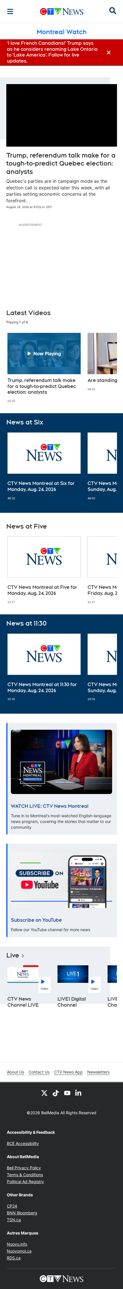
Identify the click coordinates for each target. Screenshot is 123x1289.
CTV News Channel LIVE (23, 1002)
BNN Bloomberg (22, 1212)
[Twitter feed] (44, 1092)
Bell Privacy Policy (24, 1167)
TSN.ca (14, 1219)
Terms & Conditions (25, 1174)
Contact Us (39, 1071)
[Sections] (10, 11)
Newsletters (98, 1071)
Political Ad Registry (25, 1181)
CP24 (12, 1205)
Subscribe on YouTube (36, 920)
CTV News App (68, 1071)
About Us (15, 1071)
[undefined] (44, 368)
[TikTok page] (55, 1092)
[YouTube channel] (67, 1092)
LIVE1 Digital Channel (71, 1002)
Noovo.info (17, 1244)
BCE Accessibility (23, 1143)
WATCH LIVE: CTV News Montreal (49, 806)
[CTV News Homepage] (61, 11)
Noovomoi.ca (19, 1251)
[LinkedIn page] (78, 1092)
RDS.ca (14, 1257)
